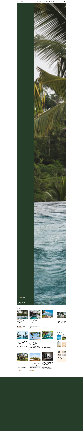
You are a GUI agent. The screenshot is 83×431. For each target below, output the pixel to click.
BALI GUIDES (60, 1)
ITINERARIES (50, 1)
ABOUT (56, 1)
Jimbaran (20, 340)
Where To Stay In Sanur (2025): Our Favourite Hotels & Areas (34, 343)
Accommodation (19, 297)
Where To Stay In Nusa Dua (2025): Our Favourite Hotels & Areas (47, 341)
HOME (37, 1)
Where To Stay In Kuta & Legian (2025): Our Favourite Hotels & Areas (47, 321)
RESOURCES (54, 1)
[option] (41, 154)
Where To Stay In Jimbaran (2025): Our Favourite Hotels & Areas (22, 342)
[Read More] (61, 315)
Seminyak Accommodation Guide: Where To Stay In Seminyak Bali (47, 363)
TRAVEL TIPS (46, 1)
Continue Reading (45, 327)
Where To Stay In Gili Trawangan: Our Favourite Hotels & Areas (22, 364)
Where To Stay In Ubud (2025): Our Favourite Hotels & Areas (24, 299)
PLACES (40, 1)
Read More (63, 322)
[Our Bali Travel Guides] (61, 341)
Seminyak (46, 361)
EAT (44, 1)
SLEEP (42, 1)
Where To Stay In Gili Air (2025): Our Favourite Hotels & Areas (34, 321)
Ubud (21, 297)
